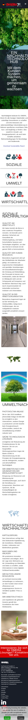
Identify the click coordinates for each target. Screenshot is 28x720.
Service (3, 690)
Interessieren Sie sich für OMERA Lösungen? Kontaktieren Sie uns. (14, 651)
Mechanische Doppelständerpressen (10, 680)
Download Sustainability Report (14, 146)
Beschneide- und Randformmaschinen (11, 674)
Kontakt (3, 694)
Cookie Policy (4, 698)
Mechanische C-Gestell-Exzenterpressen (11, 682)
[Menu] (25, 4)
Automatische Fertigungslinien (8, 684)
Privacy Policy (4, 696)
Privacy (20, 718)
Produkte (3, 688)
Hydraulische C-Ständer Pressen (9, 678)
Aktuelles (3, 692)
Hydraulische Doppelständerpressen (10, 676)
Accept (7, 718)
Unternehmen (4, 686)
